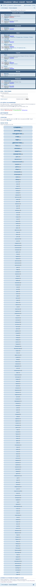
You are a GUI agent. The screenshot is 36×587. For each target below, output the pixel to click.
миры (17, 372)
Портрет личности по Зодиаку (14, 63)
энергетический (17, 491)
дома (17, 267)
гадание (17, 256)
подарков (17, 460)
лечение (17, 148)
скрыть (17, 302)
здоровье (17, 418)
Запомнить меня (20, 99)
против (17, 328)
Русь (17, 145)
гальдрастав (17, 133)
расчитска (17, 495)
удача (17, 205)
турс (17, 429)
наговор (17, 405)
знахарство (17, 154)
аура (17, 572)
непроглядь (17, 515)
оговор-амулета (17, 370)
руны (17, 156)
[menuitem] (14, 5)
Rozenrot (17, 361)
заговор (17, 192)
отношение (17, 249)
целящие (17, 271)
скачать (17, 528)
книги (17, 177)
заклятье (17, 341)
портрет (17, 164)
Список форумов (13, 584)
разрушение (17, 313)
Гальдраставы (20, 37)
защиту (17, 199)
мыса (17, 523)
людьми (17, 471)
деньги (17, 201)
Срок (17, 534)
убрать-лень (17, 355)
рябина (17, 280)
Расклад (17, 548)
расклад (17, 130)
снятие (17, 293)
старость (17, 423)
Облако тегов (4, 122)
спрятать (17, 304)
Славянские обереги (22, 47)
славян (17, 127)
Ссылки (1, 5)
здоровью (17, 420)
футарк (17, 298)
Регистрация (7, 91)
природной (17, 565)
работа (17, 166)
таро (17, 140)
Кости (5, 66)
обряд (17, 179)
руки (17, 412)
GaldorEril (11, 21)
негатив (17, 181)
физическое (17, 230)
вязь (17, 219)
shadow (17, 519)
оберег (17, 169)
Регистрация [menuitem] (28, 5)
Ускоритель (17, 530)
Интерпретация (17, 348)
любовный (17, 322)
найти (17, 442)
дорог (17, 291)
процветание (17, 486)
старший (17, 333)
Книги (5, 84)
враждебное (17, 366)
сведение (17, 278)
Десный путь (13, 47)
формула (17, 188)
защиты (17, 350)
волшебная (17, 282)
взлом (17, 368)
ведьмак (17, 559)
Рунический (17, 550)
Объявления (7, 15)
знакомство (17, 466)
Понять (17, 545)
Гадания (18, 52)
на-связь (17, 398)
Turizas (17, 436)
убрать (17, 227)
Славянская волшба (9, 48)
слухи (17, 455)
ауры (17, 574)
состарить (17, 425)
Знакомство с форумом (18, 12)
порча (17, 232)
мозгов (17, 385)
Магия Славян (8, 44)
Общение (6, 19)
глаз (17, 306)
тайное (17, 449)
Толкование (17, 346)
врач (17, 480)
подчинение (17, 390)
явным (17, 453)
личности (17, 159)
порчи (17, 186)
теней (17, 526)
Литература (18, 78)
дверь (17, 440)
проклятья (17, 273)
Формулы (13, 37)
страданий (17, 414)
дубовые (17, 330)
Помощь (17, 543)
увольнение (17, 265)
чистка (17, 212)
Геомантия (7, 41)
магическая (17, 260)
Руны (5, 55)
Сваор (17, 335)
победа (17, 337)
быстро (17, 326)
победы (17, 339)
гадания (17, 258)
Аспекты (6, 28)
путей (17, 289)
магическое (17, 197)
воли (17, 287)
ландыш (17, 379)
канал (17, 493)
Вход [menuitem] (34, 5)
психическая (17, 374)
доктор (17, 482)
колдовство (17, 243)
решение (17, 462)
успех (17, 236)
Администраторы (8, 110)
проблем (17, 464)
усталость (17, 324)
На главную (5, 584)
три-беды (17, 567)
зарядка (17, 499)
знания (17, 484)
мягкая (17, 381)
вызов (17, 396)
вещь (17, 447)
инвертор (17, 363)
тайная (17, 438)
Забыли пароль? (3, 99)
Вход (1, 91)
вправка (17, 383)
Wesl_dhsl (9, 120)
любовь (17, 223)
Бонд (17, 359)
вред (17, 416)
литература (17, 174)
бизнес (17, 234)
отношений (17, 171)
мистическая (17, 245)
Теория (31, 37)
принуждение (17, 401)
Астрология (18, 25)
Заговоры (26, 37)
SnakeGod (11, 17)
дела (17, 488)
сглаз (17, 214)
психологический (17, 161)
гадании (17, 504)
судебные (17, 311)
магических (17, 563)
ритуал (17, 221)
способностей (17, 561)
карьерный (17, 238)
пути (17, 315)
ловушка (17, 403)
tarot (17, 517)
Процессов (17, 532)
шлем (17, 407)
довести (17, 427)
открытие (17, 317)
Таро (5, 60)
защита (17, 151)
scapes (17, 521)
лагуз (17, 352)
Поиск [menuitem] (34, 8)
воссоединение (17, 506)
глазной (17, 431)
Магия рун (7, 35)
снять (17, 225)
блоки (17, 276)
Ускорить (17, 537)
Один (17, 269)
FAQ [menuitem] (5, 5)
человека (17, 284)
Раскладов (17, 552)
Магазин (18, 71)
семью (17, 508)
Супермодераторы (17, 110)
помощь (17, 190)
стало (17, 451)
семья (17, 510)
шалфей (17, 357)
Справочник (7, 80)
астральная (17, 247)
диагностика (17, 143)
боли (17, 254)
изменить (17, 392)
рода (17, 295)
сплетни (17, 458)
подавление (17, 394)
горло (17, 300)
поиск (17, 208)
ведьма (17, 556)
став (17, 136)
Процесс (17, 539)
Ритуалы (7, 38)
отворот (17, 216)
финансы (17, 203)
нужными (17, 469)
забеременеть (17, 475)
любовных (17, 210)
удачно (17, 473)
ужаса (17, 409)
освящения (17, 497)
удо (17, 477)
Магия (18, 33)
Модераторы (24, 110)
